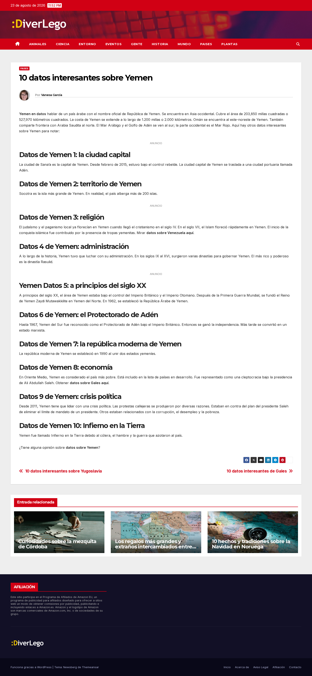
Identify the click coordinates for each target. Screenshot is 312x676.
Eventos (113, 44)
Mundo (184, 44)
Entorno (87, 44)
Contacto (295, 667)
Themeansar (90, 667)
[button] (298, 44)
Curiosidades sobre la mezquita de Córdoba (57, 544)
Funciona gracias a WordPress (31, 667)
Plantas (229, 44)
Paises (206, 44)
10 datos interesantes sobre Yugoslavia (63, 471)
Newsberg (70, 667)
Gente (136, 44)
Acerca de (242, 667)
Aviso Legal (260, 667)
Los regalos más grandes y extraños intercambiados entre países (153, 546)
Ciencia (63, 44)
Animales (37, 44)
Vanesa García (51, 95)
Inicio (227, 667)
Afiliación (279, 667)
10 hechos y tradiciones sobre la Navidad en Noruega (251, 544)
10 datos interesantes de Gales (257, 471)
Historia (160, 44)
